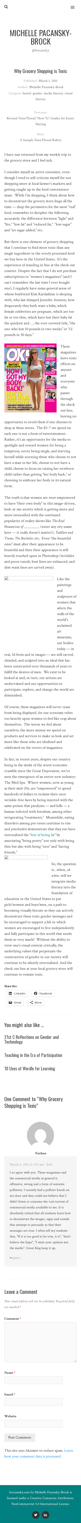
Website (10, 1416)
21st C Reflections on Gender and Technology (31, 1039)
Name (9, 1373)
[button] (75, 4)
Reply (16, 1258)
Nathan (40, 1153)
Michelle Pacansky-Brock (52, 1492)
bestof (27, 93)
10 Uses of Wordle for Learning (29, 1068)
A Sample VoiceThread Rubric (40, 140)
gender (37, 93)
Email (9, 1394)
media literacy (53, 93)
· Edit (48, 1164)
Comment (12, 1318)
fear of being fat (43, 834)
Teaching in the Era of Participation (33, 1055)
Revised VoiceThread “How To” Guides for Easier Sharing (40, 121)
